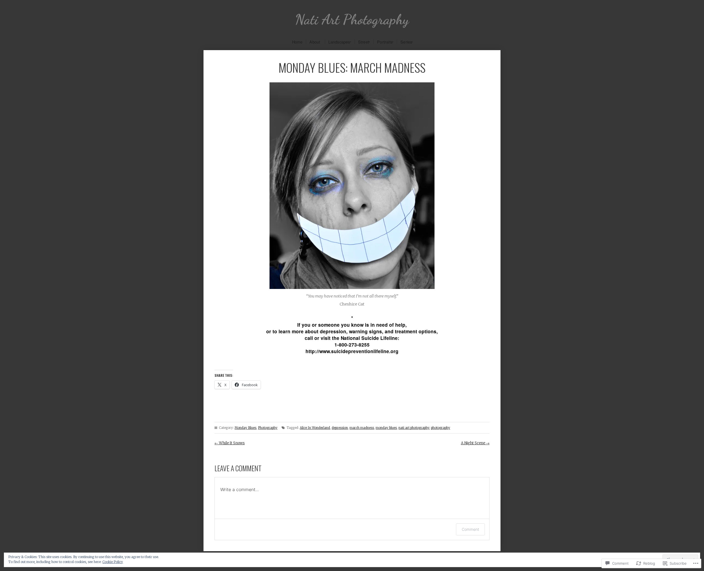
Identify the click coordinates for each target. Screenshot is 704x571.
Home (297, 41)
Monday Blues (245, 428)
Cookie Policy (112, 562)
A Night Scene (475, 443)
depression (340, 428)
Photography (267, 428)
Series (406, 41)
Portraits (384, 41)
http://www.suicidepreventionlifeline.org (352, 351)
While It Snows (230, 443)
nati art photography (413, 428)
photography (440, 428)
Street (363, 41)
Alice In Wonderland (315, 428)
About (314, 41)
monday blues (386, 428)
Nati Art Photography (352, 19)
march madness (362, 428)
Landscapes (339, 41)
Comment (470, 529)
